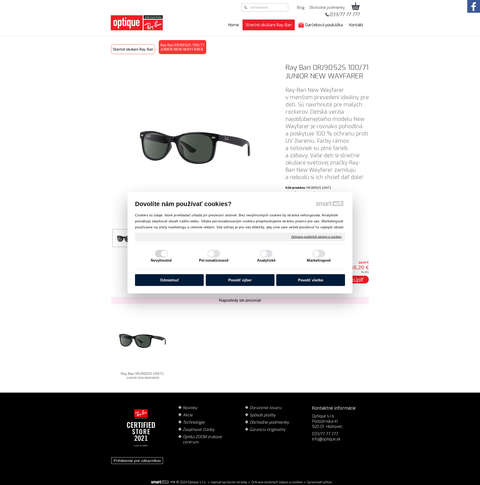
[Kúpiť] (357, 279)
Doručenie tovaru (265, 407)
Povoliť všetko (310, 280)
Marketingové (319, 260)
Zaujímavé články (198, 429)
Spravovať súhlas (319, 482)
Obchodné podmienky (269, 422)
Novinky (190, 407)
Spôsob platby (263, 415)
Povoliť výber (240, 280)
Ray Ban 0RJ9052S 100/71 (142, 375)
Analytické (266, 260)
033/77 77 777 (344, 15)
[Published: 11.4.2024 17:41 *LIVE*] (172, 482)
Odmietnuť (169, 280)
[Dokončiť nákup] (355, 6)
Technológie (194, 422)
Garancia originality (268, 429)
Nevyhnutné (161, 260)
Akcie (188, 415)
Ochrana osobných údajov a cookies (316, 236)
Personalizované (213, 260)
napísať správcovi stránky (229, 482)
